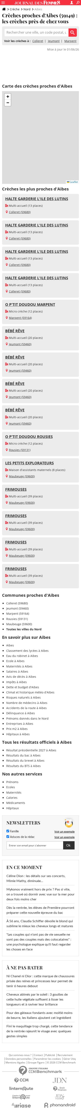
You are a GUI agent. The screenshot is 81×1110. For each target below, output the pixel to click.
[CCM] (21, 1080)
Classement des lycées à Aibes (27, 651)
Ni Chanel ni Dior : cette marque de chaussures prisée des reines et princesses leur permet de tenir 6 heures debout (40, 981)
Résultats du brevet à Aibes (25, 760)
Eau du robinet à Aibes (22, 656)
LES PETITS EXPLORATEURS (29, 462)
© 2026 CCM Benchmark (61, 1062)
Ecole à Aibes (15, 661)
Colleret (37, 41)
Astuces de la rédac (22, 837)
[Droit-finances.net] (59, 1088)
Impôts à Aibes (16, 682)
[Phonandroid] (59, 1105)
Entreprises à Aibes (19, 724)
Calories (11, 798)
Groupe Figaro (36, 1062)
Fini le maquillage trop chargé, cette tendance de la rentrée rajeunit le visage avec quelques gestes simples (39, 1031)
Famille (14, 831)
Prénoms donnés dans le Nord (27, 718)
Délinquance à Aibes (20, 713)
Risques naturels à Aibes (23, 697)
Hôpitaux (12, 808)
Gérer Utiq (69, 1058)
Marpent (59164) (20, 318)
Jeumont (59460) (20, 344)
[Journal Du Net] (59, 1080)
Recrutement (65, 1055)
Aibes (10, 645)
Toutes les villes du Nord (24, 629)
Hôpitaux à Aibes (18, 734)
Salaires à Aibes (17, 671)
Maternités (13, 792)
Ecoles (10, 787)
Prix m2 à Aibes (17, 729)
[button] (8, 97)
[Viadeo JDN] (59, 1096)
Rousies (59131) (20, 450)
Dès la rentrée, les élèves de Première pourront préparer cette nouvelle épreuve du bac (40, 910)
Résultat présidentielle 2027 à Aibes (31, 750)
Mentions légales (15, 1062)
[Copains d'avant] (21, 1096)
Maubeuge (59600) (22, 476)
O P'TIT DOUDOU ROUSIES (29, 436)
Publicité (50, 1055)
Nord (27, 9)
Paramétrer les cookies (47, 1058)
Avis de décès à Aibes (21, 677)
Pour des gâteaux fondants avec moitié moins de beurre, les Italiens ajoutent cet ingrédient (39, 1015)
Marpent (70, 41)
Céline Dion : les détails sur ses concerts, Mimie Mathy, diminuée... (35, 878)
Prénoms (12, 782)
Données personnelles (19, 1058)
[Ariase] (21, 1105)
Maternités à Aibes (19, 666)
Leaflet (73, 182)
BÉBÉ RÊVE (15, 330)
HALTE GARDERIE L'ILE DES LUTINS (36, 198)
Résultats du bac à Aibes (23, 755)
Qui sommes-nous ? (20, 1055)
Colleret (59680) (20, 212)
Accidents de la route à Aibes (26, 708)
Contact (38, 1055)
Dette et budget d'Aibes (22, 687)
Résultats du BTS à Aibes (23, 766)
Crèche (15, 9)
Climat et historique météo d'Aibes (30, 692)
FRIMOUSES (16, 489)
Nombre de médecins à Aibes (26, 703)
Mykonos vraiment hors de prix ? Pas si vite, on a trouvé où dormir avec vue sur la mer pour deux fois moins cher (40, 894)
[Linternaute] (21, 1089)
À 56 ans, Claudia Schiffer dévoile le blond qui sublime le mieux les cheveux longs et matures (39, 924)
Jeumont (54, 41)
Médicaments (15, 803)
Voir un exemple (64, 831)
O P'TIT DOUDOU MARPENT (30, 304)
